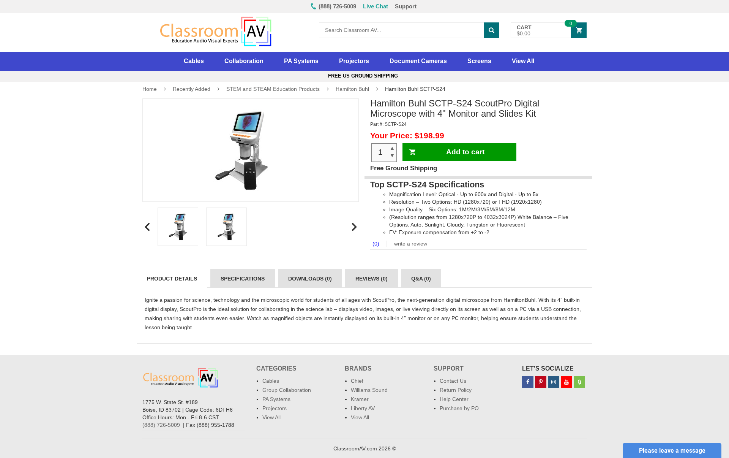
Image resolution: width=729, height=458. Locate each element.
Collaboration (244, 61)
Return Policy (456, 390)
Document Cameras (418, 61)
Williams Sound (369, 390)
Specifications (243, 279)
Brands (358, 368)
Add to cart (465, 152)
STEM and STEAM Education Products (273, 89)
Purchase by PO (459, 408)
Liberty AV (363, 408)
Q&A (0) (421, 279)
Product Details (172, 279)
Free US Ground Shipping (364, 76)
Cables (194, 61)
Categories (276, 368)
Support (406, 6)
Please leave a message (672, 450)
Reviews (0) (371, 279)
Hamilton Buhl (352, 89)
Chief (357, 381)
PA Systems (301, 61)
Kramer (360, 399)
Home (149, 89)
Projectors (354, 61)
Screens (479, 61)
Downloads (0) (310, 279)
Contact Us (453, 381)
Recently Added (191, 89)
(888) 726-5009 (161, 425)
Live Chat (375, 6)
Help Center (454, 399)
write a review (410, 244)
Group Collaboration (286, 390)
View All (523, 61)
